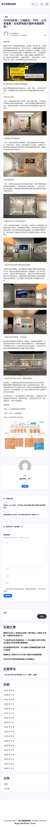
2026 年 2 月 (9, 718)
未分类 (6, 788)
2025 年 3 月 (9, 768)
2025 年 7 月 (9, 750)
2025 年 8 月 (9, 745)
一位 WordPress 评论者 (12, 675)
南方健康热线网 (8, 4)
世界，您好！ (33, 675)
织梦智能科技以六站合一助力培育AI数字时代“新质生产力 (21, 515)
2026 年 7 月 (9, 695)
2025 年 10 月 (9, 736)
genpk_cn (16, 33)
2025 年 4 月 (9, 764)
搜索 (5, 613)
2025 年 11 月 (9, 732)
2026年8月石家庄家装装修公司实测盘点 (19, 659)
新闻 (6, 784)
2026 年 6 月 (9, 699)
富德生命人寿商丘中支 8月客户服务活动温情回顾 (22, 654)
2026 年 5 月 (9, 704)
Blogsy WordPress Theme (25, 823)
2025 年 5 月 (9, 759)
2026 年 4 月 (9, 709)
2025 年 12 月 (9, 727)
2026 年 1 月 (9, 722)
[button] (35, 4)
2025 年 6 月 (9, 755)
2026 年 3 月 (9, 713)
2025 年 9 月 (9, 741)
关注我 (25, 486)
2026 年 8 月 (9, 690)
